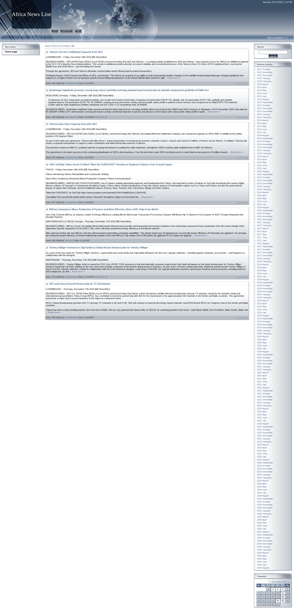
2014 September (265, 138)
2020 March (263, 336)
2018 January (263, 258)
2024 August (263, 495)
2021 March (263, 372)
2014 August (263, 135)
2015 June (262, 165)
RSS (286, 38)
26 (287, 600)
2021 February (264, 369)
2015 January (263, 150)
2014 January (263, 114)
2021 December (265, 399)
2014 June (262, 129)
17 (278, 597)
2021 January (263, 366)
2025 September (265, 535)
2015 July (261, 168)
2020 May (262, 342)
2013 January (263, 78)
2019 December (265, 327)
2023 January (263, 438)
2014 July (261, 132)
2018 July (261, 276)
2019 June (262, 309)
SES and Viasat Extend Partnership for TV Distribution (79, 283)
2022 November (265, 432)
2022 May (262, 414)
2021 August (263, 387)
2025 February (264, 514)
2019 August (263, 315)
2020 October (263, 357)
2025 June (262, 526)
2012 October (263, 69)
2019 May (262, 306)
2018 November (265, 288)
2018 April (261, 267)
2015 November (265, 180)
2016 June (262, 201)
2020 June (262, 345)
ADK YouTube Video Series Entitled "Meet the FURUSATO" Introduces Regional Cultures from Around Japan (110, 164)
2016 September (265, 210)
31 (278, 604)
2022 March (263, 408)
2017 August (263, 243)
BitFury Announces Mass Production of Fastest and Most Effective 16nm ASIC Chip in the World (103, 209)
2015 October (263, 177)
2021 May (262, 378)
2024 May (262, 486)
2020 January (263, 330)
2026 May (262, 559)
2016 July (261, 204)
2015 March (263, 156)
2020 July (261, 348)
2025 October (263, 538)
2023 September (265, 462)
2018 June (262, 273)
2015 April (261, 159)
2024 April (261, 483)
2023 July (261, 456)
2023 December (265, 471)
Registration (66, 30)
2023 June (262, 453)
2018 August (263, 279)
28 (263, 604)
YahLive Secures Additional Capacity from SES (76, 52)
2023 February (264, 441)
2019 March (263, 300)
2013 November (265, 108)
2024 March (263, 480)
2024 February (264, 477)
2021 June (262, 381)
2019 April (261, 303)
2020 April (261, 339)
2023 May (262, 450)
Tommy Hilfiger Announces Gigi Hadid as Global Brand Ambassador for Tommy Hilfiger (98, 247)
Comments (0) (101, 117)
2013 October (263, 105)
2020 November (265, 360)
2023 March (263, 444)
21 (263, 600)
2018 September (265, 282)
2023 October (263, 465)
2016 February (264, 189)
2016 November (265, 216)
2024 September (265, 498)
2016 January (263, 186)
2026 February (264, 550)
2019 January (263, 294)
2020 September (265, 354)
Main (55, 30)
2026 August (263, 568)
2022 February (264, 405)
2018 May (262, 270)
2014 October (263, 141)
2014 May (262, 126)
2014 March (263, 120)
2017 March (263, 228)
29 (268, 604)
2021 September (265, 390)
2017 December (265, 255)
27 (258, 604)
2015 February (264, 153)
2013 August (263, 99)
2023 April (261, 447)
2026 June (262, 562)
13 (258, 597)
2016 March (263, 192)
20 (258, 600)
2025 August (263, 532)
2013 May (262, 90)
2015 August (263, 171)
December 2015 (279, 582)
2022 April (261, 411)
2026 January (263, 547)
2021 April (261, 375)
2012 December (265, 75)
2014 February (264, 117)
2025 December (265, 544)
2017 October (263, 249)
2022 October (263, 429)
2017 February (264, 225)
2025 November (265, 541)
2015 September (265, 174)
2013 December (265, 111)
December (64, 46)
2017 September (265, 246)
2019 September (265, 318)
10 (278, 593)
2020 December (265, 363)
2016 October (263, 213)
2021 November (265, 396)
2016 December (265, 219)
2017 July (261, 240)
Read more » (173, 78)
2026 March (263, 553)
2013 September (265, 102)
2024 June (262, 489)
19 (287, 597)
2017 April (261, 231)
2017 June (262, 237)
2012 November (265, 72)
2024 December (265, 507)
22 (268, 600)
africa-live (69, 241)
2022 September (265, 426)
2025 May (262, 523)
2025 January (263, 510)
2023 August (263, 459)
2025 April (261, 520)
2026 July (261, 565)
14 (263, 597)
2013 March (263, 84)
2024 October (263, 501)
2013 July (261, 96)
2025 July (261, 529)
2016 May (262, 198)
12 (287, 593)
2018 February (264, 261)
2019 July (261, 312)
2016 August (263, 207)
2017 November (265, 252)
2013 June (262, 93)
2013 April (261, 87)
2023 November (265, 468)
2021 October (263, 393)
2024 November (265, 504)
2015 (54, 46)
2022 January (263, 402)
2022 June (262, 417)
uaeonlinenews (71, 83)
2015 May (262, 162)
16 (273, 597)
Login (78, 30)
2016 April (261, 195)
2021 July (261, 384)
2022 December (265, 435)
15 (268, 597)
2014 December (265, 147)
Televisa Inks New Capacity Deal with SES (73, 124)
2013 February (264, 81)
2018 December (265, 291)
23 (273, 600)
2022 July (261, 420)
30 (273, 604)
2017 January (263, 222)
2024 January (263, 474)
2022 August (263, 423)
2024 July (261, 492)
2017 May (262, 234)
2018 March (263, 264)
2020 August (263, 351)
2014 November (265, 144)
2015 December (265, 183)
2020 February (264, 333)
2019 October (263, 321)
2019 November (265, 324)
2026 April (261, 556)
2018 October (263, 285)
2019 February (264, 297)
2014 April (261, 123)
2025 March (263, 517)
